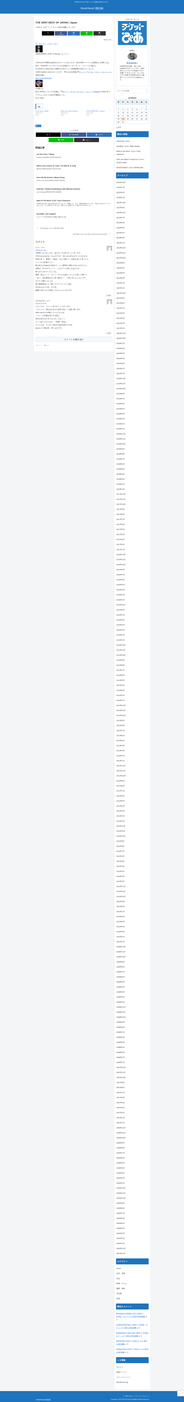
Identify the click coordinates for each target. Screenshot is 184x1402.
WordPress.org (122, 1382)
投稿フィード (121, 1372)
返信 (109, 295)
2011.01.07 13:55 (40, 250)
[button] (99, 33)
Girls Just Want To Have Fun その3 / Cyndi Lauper (130, 160)
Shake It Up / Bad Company (69, 111)
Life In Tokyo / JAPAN (41, 111)
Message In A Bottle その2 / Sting (129, 1313)
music (39, 125)
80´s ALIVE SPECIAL (43, 78)
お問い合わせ (129, 1396)
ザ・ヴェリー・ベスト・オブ (46, 44)
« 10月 (118, 127)
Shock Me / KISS (122, 141)
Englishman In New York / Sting (128, 1333)
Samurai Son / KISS (123, 1349)
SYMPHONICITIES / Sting (126, 1325)
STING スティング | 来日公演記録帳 (130, 1317)
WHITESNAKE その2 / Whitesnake (129, 168)
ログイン (119, 1367)
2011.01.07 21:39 (40, 303)
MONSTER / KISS (123, 1341)
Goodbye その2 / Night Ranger (128, 146)
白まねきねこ (132, 63)
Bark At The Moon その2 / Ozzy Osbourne (128, 152)
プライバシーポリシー (141, 1396)
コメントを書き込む (74, 339)
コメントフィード (123, 1377)
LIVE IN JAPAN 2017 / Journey (95, 111)
